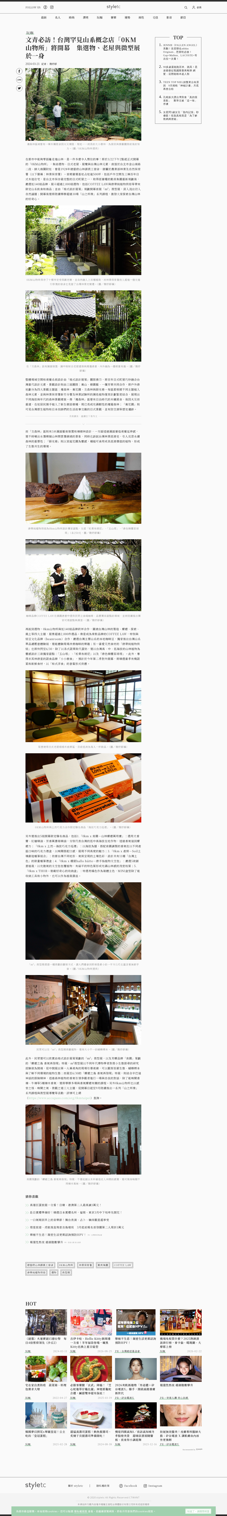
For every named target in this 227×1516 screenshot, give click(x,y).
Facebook (130, 1486)
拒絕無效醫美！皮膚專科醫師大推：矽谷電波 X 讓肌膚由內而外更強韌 (180, 1436)
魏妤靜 (53, 64)
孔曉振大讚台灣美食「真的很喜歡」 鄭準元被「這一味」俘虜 (180, 100)
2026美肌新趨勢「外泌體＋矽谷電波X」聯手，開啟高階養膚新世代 (135, 1389)
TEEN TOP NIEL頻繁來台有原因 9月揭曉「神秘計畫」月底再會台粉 (181, 85)
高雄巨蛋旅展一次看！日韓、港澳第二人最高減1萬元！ (66, 1205)
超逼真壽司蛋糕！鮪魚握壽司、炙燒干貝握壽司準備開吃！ (90, 1434)
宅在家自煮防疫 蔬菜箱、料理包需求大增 (45, 1387)
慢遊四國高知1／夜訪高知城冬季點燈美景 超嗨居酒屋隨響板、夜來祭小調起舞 (135, 1436)
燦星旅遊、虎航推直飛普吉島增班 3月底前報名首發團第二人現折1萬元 (77, 1227)
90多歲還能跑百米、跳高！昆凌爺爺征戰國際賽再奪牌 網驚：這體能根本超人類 (180, 70)
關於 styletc (75, 1486)
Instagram (155, 1486)
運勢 (127, 17)
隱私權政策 (81, 1511)
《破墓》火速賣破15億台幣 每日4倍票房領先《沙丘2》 (46, 1341)
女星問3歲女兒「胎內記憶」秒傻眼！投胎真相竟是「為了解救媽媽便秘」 (181, 115)
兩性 (141, 17)
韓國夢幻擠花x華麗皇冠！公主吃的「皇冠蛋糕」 (45, 1434)
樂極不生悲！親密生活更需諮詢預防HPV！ (135, 1341)
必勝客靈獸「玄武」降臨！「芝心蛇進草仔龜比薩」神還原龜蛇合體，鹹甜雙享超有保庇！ (90, 1389)
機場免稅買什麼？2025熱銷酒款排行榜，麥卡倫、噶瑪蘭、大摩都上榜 (180, 1343)
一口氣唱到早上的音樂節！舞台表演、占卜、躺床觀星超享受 (69, 1220)
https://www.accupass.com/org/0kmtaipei (59, 1098)
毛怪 (155, 17)
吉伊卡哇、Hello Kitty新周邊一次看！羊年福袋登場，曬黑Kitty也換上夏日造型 (90, 1343)
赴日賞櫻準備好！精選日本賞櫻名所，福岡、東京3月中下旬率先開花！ (76, 1212)
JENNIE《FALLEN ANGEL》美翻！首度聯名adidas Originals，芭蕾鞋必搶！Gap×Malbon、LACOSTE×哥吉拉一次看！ (180, 52)
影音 (169, 17)
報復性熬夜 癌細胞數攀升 (176, 1385)
